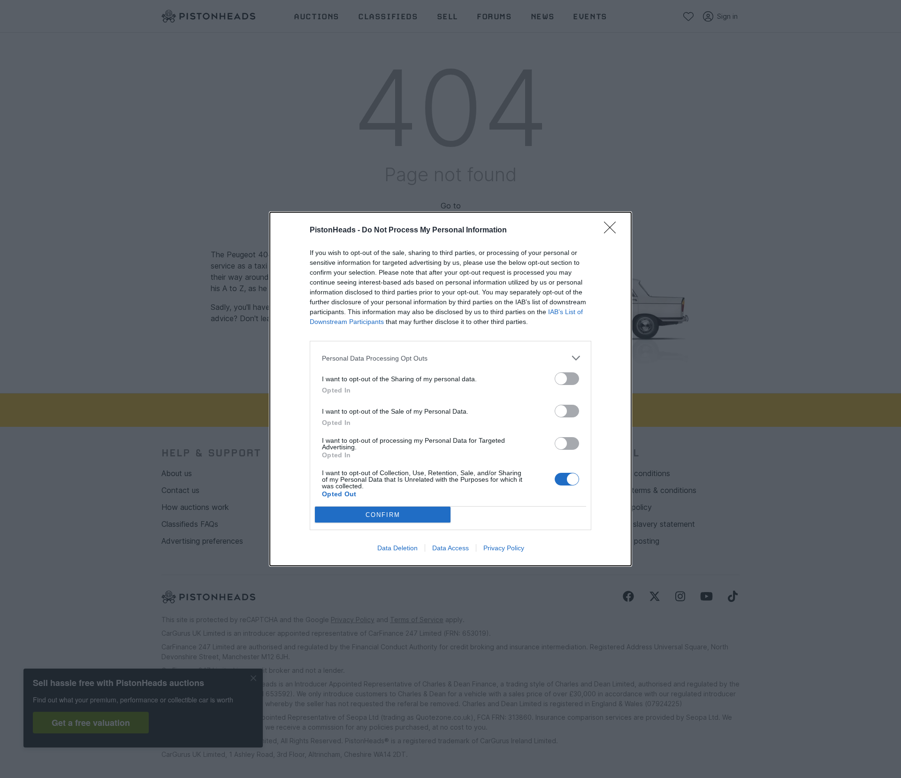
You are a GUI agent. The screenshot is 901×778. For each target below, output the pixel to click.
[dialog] (450, 389)
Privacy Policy (503, 548)
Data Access (450, 548)
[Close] (613, 230)
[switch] (567, 378)
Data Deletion (397, 548)
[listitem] (450, 358)
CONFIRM (383, 514)
